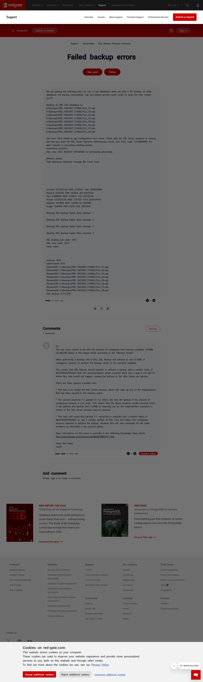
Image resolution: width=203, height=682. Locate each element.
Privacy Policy (100, 664)
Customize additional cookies (110, 674)
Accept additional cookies (39, 674)
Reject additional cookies (75, 674)
